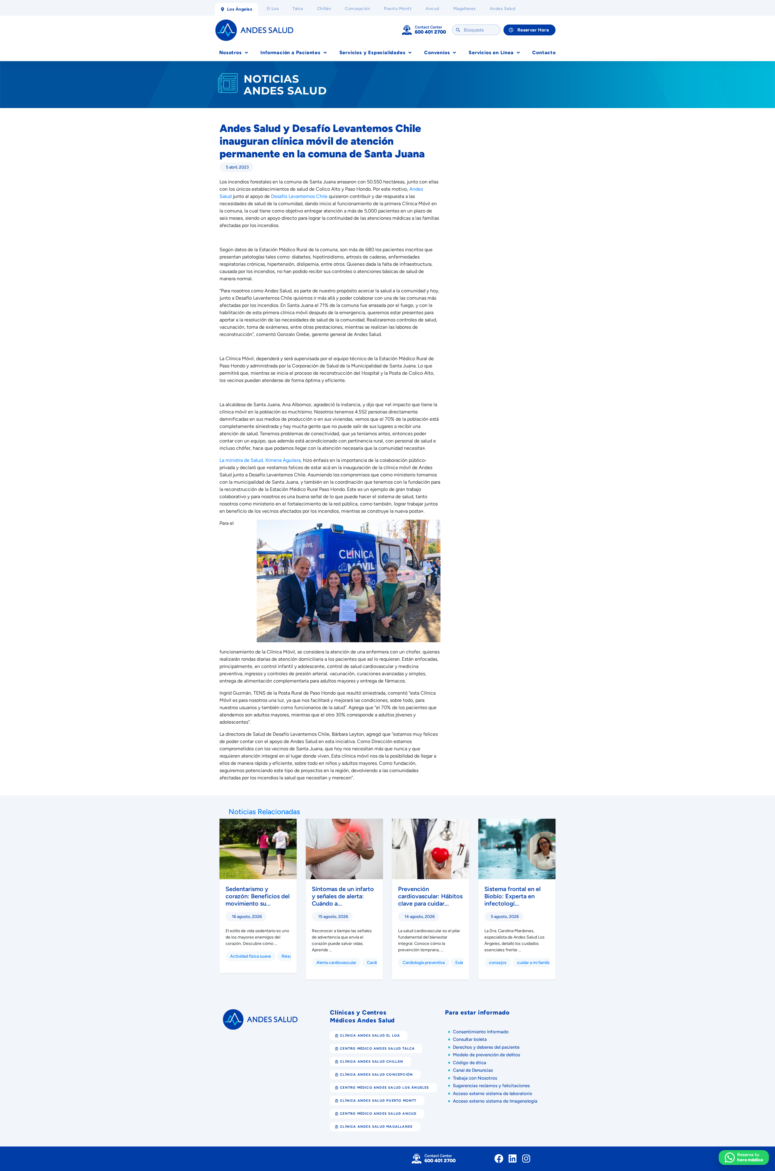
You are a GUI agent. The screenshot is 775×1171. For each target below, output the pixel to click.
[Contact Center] (407, 30)
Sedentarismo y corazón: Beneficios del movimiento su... (258, 896)
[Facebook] (499, 1159)
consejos (497, 962)
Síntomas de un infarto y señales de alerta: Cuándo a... (343, 896)
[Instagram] (526, 1159)
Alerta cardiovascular (336, 962)
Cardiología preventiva (424, 962)
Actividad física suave (250, 956)
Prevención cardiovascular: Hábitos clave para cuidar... (430, 896)
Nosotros (230, 52)
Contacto (544, 52)
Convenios (437, 52)
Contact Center (428, 27)
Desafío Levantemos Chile (299, 196)
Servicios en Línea (491, 52)
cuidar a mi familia (533, 962)
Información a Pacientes (290, 52)
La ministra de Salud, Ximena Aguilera (260, 460)
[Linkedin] (512, 1159)
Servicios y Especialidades (372, 52)
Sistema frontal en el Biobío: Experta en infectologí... (512, 896)
